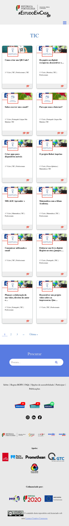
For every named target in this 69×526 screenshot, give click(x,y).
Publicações (34, 388)
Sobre (6, 384)
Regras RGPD (17, 384)
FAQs (27, 384)
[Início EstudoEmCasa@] (33, 7)
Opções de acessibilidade (42, 384)
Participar (60, 384)
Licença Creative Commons (36, 518)
